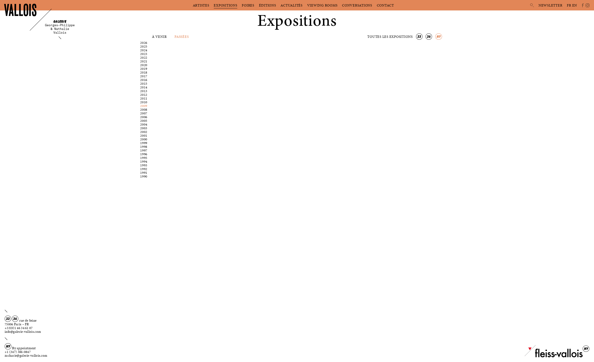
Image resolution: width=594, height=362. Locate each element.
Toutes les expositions (390, 36)
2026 (143, 42)
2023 (143, 54)
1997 (143, 150)
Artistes (201, 5)
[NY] (554, 356)
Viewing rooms (322, 5)
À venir (159, 36)
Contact (385, 5)
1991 (143, 172)
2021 (143, 61)
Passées (181, 36)
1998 (143, 146)
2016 (143, 80)
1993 (143, 165)
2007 (143, 113)
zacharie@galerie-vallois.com (26, 355)
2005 (143, 120)
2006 (143, 117)
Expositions (225, 5)
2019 (143, 68)
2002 (143, 131)
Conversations (357, 5)
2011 (143, 98)
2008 (143, 109)
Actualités (292, 5)
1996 (143, 154)
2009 (143, 105)
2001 (143, 135)
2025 (143, 46)
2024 (143, 50)
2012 (143, 94)
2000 (143, 139)
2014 (143, 87)
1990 (143, 176)
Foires (248, 5)
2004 (143, 124)
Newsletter (550, 5)
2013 (143, 91)
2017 (143, 76)
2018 (143, 72)
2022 (143, 57)
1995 (143, 157)
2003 (143, 128)
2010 (143, 102)
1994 (143, 161)
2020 (143, 65)
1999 (143, 143)
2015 (143, 83)
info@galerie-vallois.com (23, 331)
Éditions (267, 5)
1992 (143, 169)
